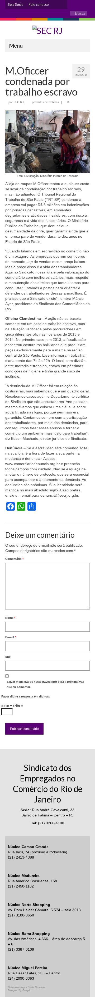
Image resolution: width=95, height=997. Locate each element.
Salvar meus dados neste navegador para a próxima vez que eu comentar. (45, 684)
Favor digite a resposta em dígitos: (25, 696)
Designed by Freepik (19, 990)
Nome (10, 617)
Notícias (54, 102)
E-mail (10, 637)
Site (8, 656)
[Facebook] (63, 4)
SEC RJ (18, 102)
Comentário (14, 558)
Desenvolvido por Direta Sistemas (26, 987)
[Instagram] (55, 4)
